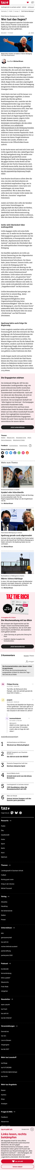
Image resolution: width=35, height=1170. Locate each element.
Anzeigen (4, 1103)
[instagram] (20, 813)
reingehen (4, 991)
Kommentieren (13, 445)
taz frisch (4, 1009)
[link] (11, 7)
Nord (2, 853)
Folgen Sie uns (5, 813)
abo (2, 933)
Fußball (3, 875)
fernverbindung (6, 973)
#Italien (3, 437)
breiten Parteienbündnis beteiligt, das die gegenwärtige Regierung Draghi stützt (17, 171)
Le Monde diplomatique (9, 1072)
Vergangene (5, 1045)
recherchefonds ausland (9, 946)
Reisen (3, 1090)
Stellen (3, 915)
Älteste (32, 656)
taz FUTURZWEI (6, 1067)
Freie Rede (4, 986)
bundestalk (5, 969)
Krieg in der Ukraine (7, 884)
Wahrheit (4, 857)
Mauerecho (5, 982)
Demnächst (5, 1031)
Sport (3, 844)
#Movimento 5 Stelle (19, 440)
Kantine (3, 1095)
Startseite (4, 11)
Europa (16, 11)
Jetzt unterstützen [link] (17, 427)
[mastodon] (12, 813)
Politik (10, 11)
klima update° (5, 978)
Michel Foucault (6, 888)
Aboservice (5, 1121)
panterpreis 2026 (7, 955)
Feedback (4, 1117)
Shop (3, 1099)
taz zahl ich (4, 942)
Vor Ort (3, 1036)
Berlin (3, 848)
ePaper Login (5, 1126)
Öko (2, 830)
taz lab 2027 (5, 1049)
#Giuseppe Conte (21, 437)
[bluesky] (16, 813)
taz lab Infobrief (6, 1018)
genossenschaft (6, 937)
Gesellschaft (5, 835)
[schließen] (32, 1129)
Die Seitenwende (6, 911)
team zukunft (5, 1004)
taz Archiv (4, 1076)
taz (5, 808)
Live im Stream (6, 1040)
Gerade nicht (25, 1129)
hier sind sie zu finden (9, 674)
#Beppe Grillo (11, 437)
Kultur (3, 839)
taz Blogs (4, 1063)
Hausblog (4, 906)
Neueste (26, 656)
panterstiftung (6, 951)
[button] (32, 2)
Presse (3, 919)
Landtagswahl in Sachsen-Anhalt (12, 870)
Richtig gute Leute (7, 879)
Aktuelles (4, 902)
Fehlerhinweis (23, 445)
